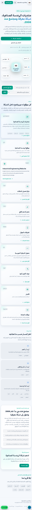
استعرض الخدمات (25, 220)
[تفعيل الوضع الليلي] (15, 2)
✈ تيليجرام (28, 489)
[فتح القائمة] (2, 2)
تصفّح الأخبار (26, 302)
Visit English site (7, 178)
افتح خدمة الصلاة (25, 323)
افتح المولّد (27, 282)
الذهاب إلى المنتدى (16, 43)
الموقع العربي (26, 355)
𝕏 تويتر (28, 486)
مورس (21, 394)
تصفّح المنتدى (26, 135)
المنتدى (27, 374)
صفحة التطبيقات (25, 240)
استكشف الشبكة (17, 38)
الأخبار (13, 394)
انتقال (4, 92)
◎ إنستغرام (21, 489)
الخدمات (21, 397)
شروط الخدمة (11, 506)
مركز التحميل (26, 394)
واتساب (14, 489)
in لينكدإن (10, 486)
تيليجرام (22, 374)
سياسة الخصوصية (19, 506)
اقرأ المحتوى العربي (25, 156)
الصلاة (9, 394)
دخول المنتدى (9, 2)
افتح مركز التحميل (25, 199)
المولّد (17, 394)
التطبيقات (26, 397)
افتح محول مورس (25, 261)
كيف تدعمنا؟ (24, 465)
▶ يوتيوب (23, 486)
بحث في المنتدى (7, 87)
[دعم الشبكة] (29, 507)
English (20, 355)
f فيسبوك (16, 486)
